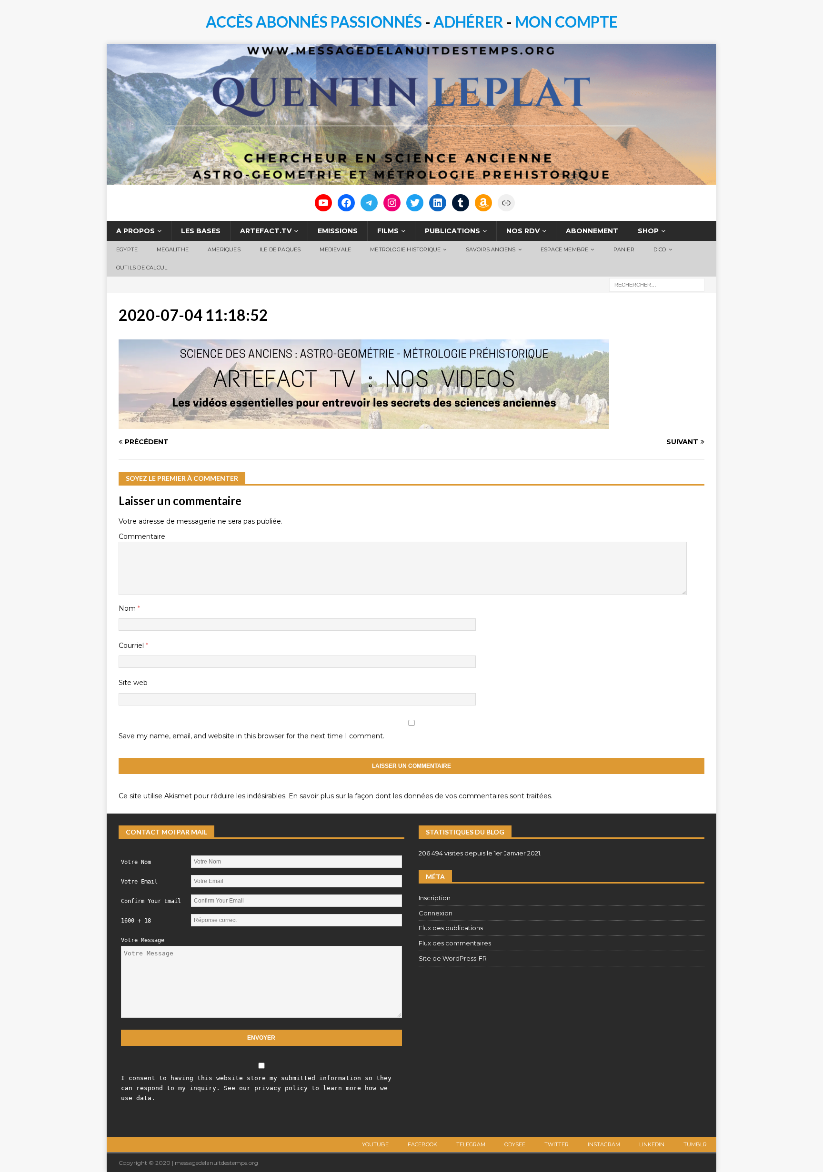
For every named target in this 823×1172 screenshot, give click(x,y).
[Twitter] (414, 202)
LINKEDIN (651, 1144)
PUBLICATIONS (452, 231)
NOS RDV (523, 231)
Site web (133, 682)
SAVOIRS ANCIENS (491, 249)
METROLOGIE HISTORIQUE (405, 249)
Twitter (556, 1144)
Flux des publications (451, 928)
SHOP (648, 231)
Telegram (470, 1144)
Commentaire (142, 536)
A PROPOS (135, 231)
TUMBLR (695, 1144)
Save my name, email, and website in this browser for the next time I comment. (251, 736)
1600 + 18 (136, 920)
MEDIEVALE (335, 249)
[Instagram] (392, 202)
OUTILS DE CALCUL (141, 267)
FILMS (388, 231)
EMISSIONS (338, 231)
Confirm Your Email (151, 901)
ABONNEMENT (592, 231)
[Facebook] (346, 202)
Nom (128, 608)
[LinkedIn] (437, 202)
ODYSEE (514, 1144)
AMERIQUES (224, 249)
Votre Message (142, 940)
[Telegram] (369, 202)
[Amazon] (483, 202)
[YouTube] (323, 202)
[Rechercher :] (656, 284)
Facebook (422, 1144)
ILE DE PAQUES (280, 249)
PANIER (623, 249)
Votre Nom (136, 862)
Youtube (375, 1144)
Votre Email (139, 881)
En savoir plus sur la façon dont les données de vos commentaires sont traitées (420, 796)
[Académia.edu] (506, 202)
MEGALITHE (173, 249)
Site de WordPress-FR (453, 958)
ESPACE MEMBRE (565, 249)
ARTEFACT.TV (265, 231)
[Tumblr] (460, 202)
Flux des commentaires (455, 943)
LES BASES (201, 231)
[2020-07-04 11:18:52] (364, 423)
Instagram (604, 1144)
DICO (659, 249)
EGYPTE (127, 249)
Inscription (435, 898)
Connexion (435, 913)
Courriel (132, 645)
